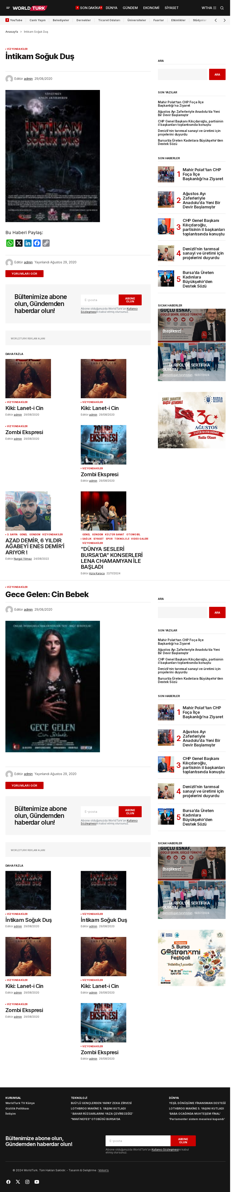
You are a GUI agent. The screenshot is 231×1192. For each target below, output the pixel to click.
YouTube (16, 20)
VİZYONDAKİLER (17, 49)
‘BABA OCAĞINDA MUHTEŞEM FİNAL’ (195, 1113)
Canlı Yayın (38, 20)
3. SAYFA (12, 534)
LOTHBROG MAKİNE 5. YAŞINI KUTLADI (98, 1108)
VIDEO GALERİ (139, 539)
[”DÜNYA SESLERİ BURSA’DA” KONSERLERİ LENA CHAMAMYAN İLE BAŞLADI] (116, 511)
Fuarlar (158, 20)
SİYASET (98, 539)
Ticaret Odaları (109, 20)
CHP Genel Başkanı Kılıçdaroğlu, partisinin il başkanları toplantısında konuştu (190, 123)
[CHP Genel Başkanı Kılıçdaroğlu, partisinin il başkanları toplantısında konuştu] (166, 226)
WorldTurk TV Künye (20, 1103)
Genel (24, 534)
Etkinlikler (178, 20)
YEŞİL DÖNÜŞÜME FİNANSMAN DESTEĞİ (197, 1103)
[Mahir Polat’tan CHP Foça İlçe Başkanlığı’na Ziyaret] (166, 174)
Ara (161, 60)
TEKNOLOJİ (121, 539)
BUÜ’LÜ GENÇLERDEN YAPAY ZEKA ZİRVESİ (101, 1103)
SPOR (109, 539)
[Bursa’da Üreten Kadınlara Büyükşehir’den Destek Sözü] (166, 278)
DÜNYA (174, 1098)
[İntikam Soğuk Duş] (40, 890)
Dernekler (83, 20)
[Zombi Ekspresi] (116, 444)
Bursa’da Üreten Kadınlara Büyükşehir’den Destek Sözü (190, 142)
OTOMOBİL (133, 534)
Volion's (103, 1170)
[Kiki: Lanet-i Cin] (40, 378)
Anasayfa (11, 31)
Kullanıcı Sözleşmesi (165, 1149)
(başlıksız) (171, 331)
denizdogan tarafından (177, 375)
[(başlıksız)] (192, 326)
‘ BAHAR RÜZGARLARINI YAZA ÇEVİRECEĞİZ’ (102, 1113)
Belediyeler (61, 20)
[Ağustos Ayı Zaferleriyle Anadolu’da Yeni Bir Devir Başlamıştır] (166, 199)
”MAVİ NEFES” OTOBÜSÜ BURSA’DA (95, 1119)
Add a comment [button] (27, 273)
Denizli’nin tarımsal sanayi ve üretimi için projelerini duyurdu (189, 132)
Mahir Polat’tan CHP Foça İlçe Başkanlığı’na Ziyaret (181, 104)
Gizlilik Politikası (17, 1108)
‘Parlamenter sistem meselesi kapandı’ (197, 1119)
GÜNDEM (34, 534)
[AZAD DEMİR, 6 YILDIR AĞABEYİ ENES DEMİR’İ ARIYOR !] (40, 511)
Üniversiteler (136, 20)
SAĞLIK (87, 539)
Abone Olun (130, 300)
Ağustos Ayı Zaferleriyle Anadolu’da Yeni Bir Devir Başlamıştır (189, 113)
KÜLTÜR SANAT (114, 534)
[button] (8, 8)
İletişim (10, 1113)
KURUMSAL (13, 1098)
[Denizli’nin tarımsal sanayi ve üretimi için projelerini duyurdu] (166, 253)
